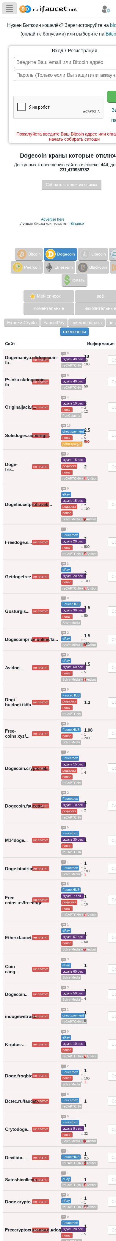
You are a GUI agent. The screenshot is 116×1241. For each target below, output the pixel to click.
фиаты (78, 280)
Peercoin (32, 267)
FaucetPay (54, 322)
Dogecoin (66, 254)
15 (69, 426)
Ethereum (63, 267)
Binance (77, 224)
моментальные (48, 308)
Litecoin (98, 254)
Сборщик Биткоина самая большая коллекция (47, 8)
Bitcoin (34, 254)
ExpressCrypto (22, 322)
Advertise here (53, 219)
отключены (74, 331)
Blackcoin (98, 267)
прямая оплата (86, 322)
